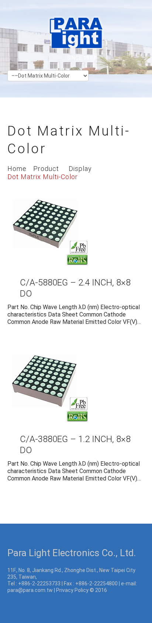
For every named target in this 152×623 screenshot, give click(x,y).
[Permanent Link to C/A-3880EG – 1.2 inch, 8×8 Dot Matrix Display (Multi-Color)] (48, 381)
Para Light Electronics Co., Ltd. (71, 552)
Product (46, 168)
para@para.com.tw (30, 590)
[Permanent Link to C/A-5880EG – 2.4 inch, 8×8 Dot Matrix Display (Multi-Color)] (48, 225)
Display (80, 168)
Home (17, 168)
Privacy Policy (72, 590)
